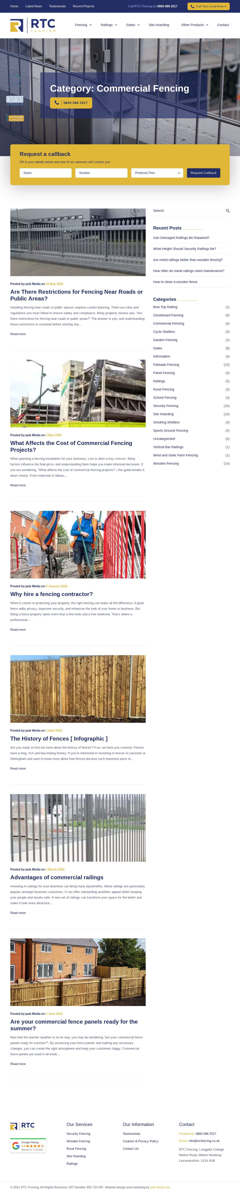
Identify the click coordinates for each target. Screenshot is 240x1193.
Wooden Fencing (166, 463)
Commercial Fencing (168, 323)
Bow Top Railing (165, 307)
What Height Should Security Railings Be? (184, 249)
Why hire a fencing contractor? (51, 594)
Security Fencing (165, 406)
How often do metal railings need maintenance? (188, 271)
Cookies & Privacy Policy (140, 1141)
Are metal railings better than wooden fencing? (188, 260)
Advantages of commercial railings (57, 877)
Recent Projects (83, 6)
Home (14, 6)
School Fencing (164, 397)
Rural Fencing (163, 389)
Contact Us (131, 1149)
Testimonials (57, 6)
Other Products (192, 25)
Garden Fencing (165, 340)
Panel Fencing (164, 373)
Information (161, 356)
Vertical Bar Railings (168, 447)
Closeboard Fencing (168, 315)
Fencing (81, 25)
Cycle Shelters (164, 332)
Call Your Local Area (209, 6)
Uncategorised (164, 439)
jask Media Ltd (159, 1187)
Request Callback (204, 172)
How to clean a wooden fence (175, 282)
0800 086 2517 (167, 6)
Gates (130, 25)
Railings (107, 25)
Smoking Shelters (166, 422)
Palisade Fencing (166, 365)
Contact (223, 25)
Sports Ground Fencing (170, 430)
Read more (18, 334)
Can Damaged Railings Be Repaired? (181, 238)
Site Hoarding (159, 25)
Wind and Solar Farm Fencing (175, 455)
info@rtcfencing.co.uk (204, 1141)
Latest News (34, 6)
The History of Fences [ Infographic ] (59, 738)
